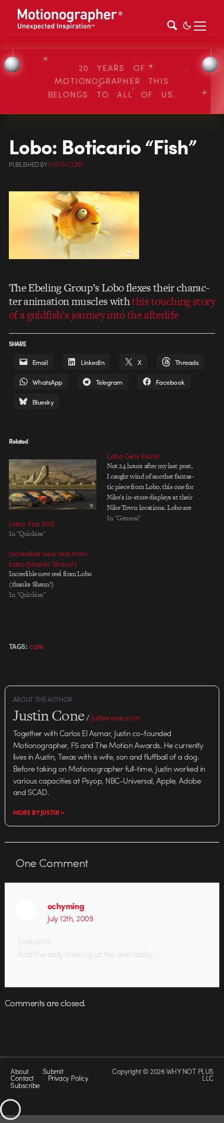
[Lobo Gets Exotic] (156, 486)
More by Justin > (39, 812)
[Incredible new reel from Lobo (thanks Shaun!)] (58, 574)
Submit (53, 1071)
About (19, 1071)
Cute (36, 646)
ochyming (65, 905)
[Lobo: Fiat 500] (52, 484)
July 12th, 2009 (70, 918)
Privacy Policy (68, 1078)
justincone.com (115, 717)
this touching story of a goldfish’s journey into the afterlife (112, 308)
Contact (21, 1078)
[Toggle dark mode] (187, 24)
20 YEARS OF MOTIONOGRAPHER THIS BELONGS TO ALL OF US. (112, 81)
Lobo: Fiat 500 (31, 523)
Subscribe (24, 1085)
